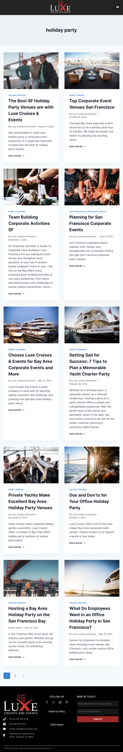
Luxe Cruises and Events (23, 126)
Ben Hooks (16, 628)
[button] (117, 6)
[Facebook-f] (46, 702)
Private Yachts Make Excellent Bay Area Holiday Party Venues (30, 501)
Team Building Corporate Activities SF (29, 223)
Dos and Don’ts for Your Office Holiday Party (89, 501)
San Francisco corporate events (87, 211)
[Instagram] (53, 702)
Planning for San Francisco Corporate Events (90, 223)
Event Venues (76, 95)
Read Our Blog (57, 711)
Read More (16, 156)
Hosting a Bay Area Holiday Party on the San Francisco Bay (29, 615)
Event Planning (17, 211)
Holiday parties (17, 95)
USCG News (57, 724)
